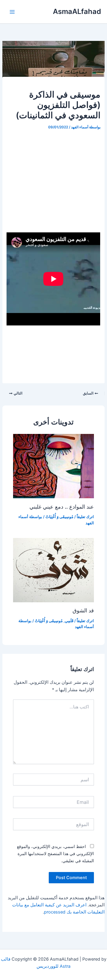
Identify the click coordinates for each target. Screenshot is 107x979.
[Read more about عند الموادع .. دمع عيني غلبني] (53, 466)
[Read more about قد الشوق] (53, 569)
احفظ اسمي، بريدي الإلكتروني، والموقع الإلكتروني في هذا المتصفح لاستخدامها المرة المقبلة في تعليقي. (55, 853)
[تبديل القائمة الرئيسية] (12, 12)
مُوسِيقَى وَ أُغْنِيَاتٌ (59, 517)
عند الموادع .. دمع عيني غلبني (61, 506)
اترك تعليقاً (85, 517)
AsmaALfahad (77, 11)
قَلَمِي (69, 621)
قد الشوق (83, 610)
